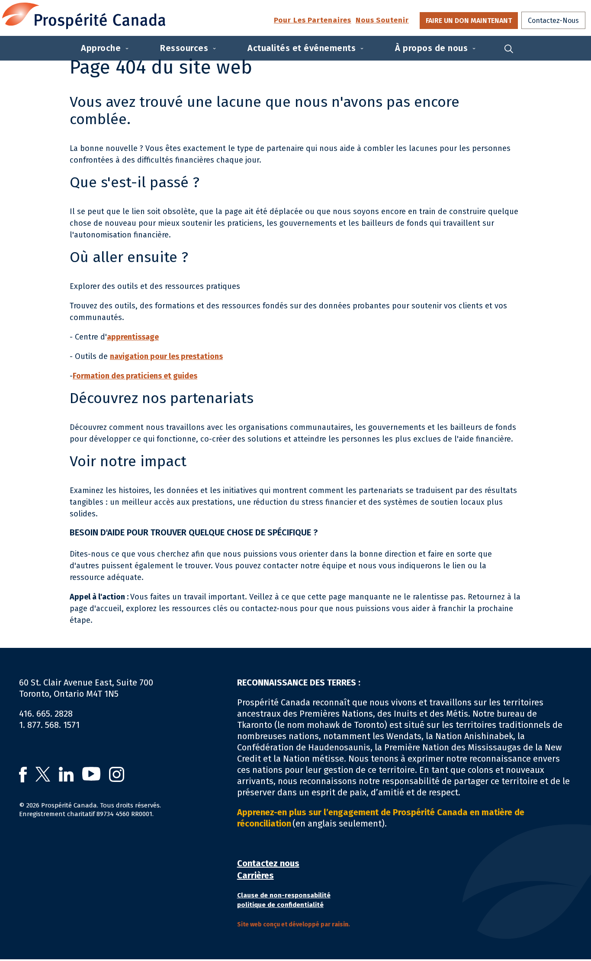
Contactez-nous (553, 20)
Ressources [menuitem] (184, 48)
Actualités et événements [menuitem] (301, 48)
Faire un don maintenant (469, 20)
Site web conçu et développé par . (293, 924)
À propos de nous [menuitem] (431, 48)
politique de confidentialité (280, 905)
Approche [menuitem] (101, 48)
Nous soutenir (382, 20)
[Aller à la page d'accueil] (84, 16)
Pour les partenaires (312, 20)
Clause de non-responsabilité (284, 895)
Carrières (255, 875)
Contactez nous (268, 863)
